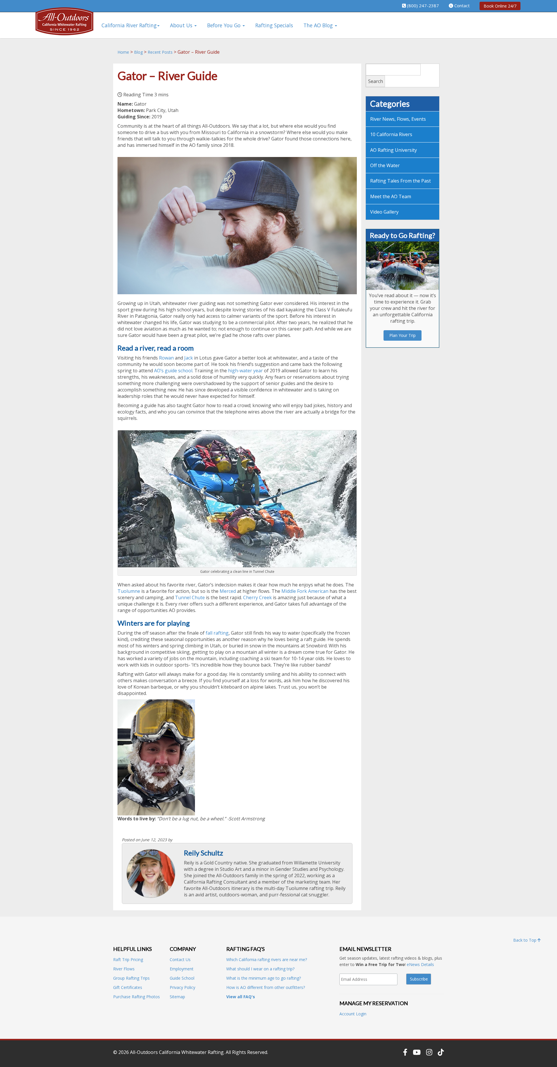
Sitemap (177, 996)
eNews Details (420, 964)
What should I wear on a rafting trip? (260, 969)
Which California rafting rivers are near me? (266, 959)
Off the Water (385, 165)
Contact (462, 5)
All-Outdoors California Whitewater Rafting (177, 1052)
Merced (228, 591)
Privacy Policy (182, 987)
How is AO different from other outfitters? (265, 987)
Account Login (352, 1014)
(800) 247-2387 (423, 5)
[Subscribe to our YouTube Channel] (417, 1052)
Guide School (182, 978)
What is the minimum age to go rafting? (263, 978)
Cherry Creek (257, 597)
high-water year (245, 370)
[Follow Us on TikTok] (441, 1052)
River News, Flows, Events (398, 119)
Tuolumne (128, 591)
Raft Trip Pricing (128, 959)
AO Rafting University (393, 150)
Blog (138, 52)
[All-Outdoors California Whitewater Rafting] (64, 25)
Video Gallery (384, 212)
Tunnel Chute (190, 597)
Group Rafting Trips (131, 978)
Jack (188, 358)
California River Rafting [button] (129, 25)
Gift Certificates (127, 987)
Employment (181, 969)
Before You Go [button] (224, 25)
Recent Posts (160, 52)
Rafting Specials (274, 25)
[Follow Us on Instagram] (429, 1052)
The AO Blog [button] (318, 25)
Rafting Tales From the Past (400, 181)
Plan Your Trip (402, 335)
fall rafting (217, 633)
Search (375, 81)
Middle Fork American (304, 591)
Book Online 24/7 (500, 6)
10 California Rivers (391, 134)
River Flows (124, 969)
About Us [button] (182, 25)
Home (123, 52)
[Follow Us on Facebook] (405, 1052)
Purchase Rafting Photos (136, 996)
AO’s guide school (173, 370)
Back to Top (525, 940)
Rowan (166, 358)
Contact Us (180, 959)
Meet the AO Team (390, 196)
